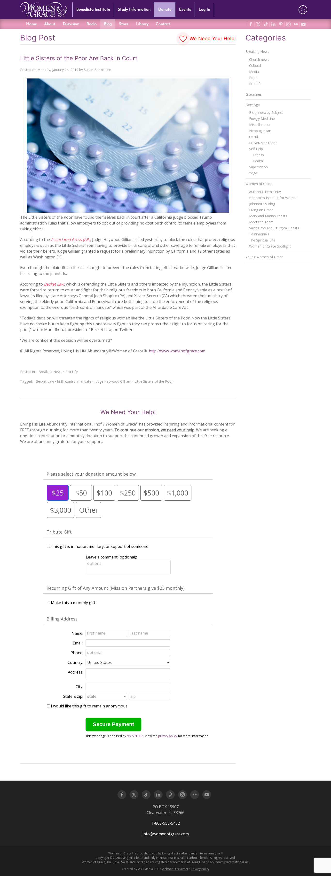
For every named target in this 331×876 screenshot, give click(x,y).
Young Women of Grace (264, 257)
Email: (78, 643)
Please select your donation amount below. (92, 474)
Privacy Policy (200, 869)
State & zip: (73, 696)
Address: (75, 672)
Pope (253, 77)
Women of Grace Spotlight (270, 246)
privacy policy (167, 736)
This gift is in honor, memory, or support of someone (99, 546)
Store (123, 24)
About (49, 24)
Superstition (258, 167)
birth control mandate (74, 381)
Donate (164, 10)
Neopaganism (260, 130)
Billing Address (62, 619)
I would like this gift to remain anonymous (89, 706)
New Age (252, 104)
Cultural (255, 65)
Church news (259, 59)
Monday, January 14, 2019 (57, 69)
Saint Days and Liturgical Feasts (274, 228)
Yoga (253, 173)
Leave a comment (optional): (111, 557)
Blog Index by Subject (266, 112)
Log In (204, 10)
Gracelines (253, 94)
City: (79, 686)
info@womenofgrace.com (165, 834)
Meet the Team (261, 222)
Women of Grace (258, 183)
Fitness (258, 155)
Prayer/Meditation (263, 142)
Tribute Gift (59, 532)
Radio (92, 24)
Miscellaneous (260, 124)
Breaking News (50, 371)
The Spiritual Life (262, 240)
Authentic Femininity (265, 191)
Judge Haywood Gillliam (113, 381)
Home (31, 24)
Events (185, 10)
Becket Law (45, 381)
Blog (108, 24)
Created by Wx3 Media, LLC (140, 869)
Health (258, 161)
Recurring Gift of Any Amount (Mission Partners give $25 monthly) (115, 588)
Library (142, 24)
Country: (75, 662)
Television (71, 24)
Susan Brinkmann (97, 69)
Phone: (77, 652)
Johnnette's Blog (262, 204)
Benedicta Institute (93, 10)
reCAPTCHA (135, 736)
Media (254, 71)
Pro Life (71, 371)
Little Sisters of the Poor (153, 381)
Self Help (256, 149)
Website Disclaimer (175, 869)
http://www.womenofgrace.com (177, 351)
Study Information (134, 10)
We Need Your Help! (212, 38)
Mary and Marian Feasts (268, 216)
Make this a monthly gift (73, 602)
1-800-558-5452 (165, 823)
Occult (254, 136)
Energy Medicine (262, 118)
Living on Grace (261, 210)
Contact (163, 24)
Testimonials (259, 234)
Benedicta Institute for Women (273, 197)
